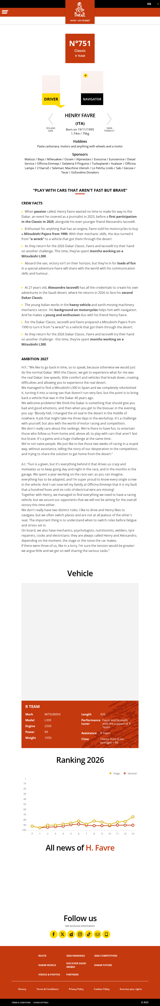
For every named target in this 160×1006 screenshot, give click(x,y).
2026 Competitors (105, 955)
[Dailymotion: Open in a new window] (71, 934)
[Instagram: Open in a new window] (80, 934)
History (22, 989)
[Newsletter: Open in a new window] (97, 934)
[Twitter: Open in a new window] (62, 934)
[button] (150, 4)
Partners (72, 974)
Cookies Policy (101, 989)
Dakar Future (103, 965)
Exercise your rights (131, 989)
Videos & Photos (49, 974)
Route (42, 955)
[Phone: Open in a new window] (106, 934)
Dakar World (47, 965)
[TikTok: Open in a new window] (89, 934)
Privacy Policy (76, 989)
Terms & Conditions (47, 989)
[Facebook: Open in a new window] (54, 934)
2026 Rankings (75, 955)
